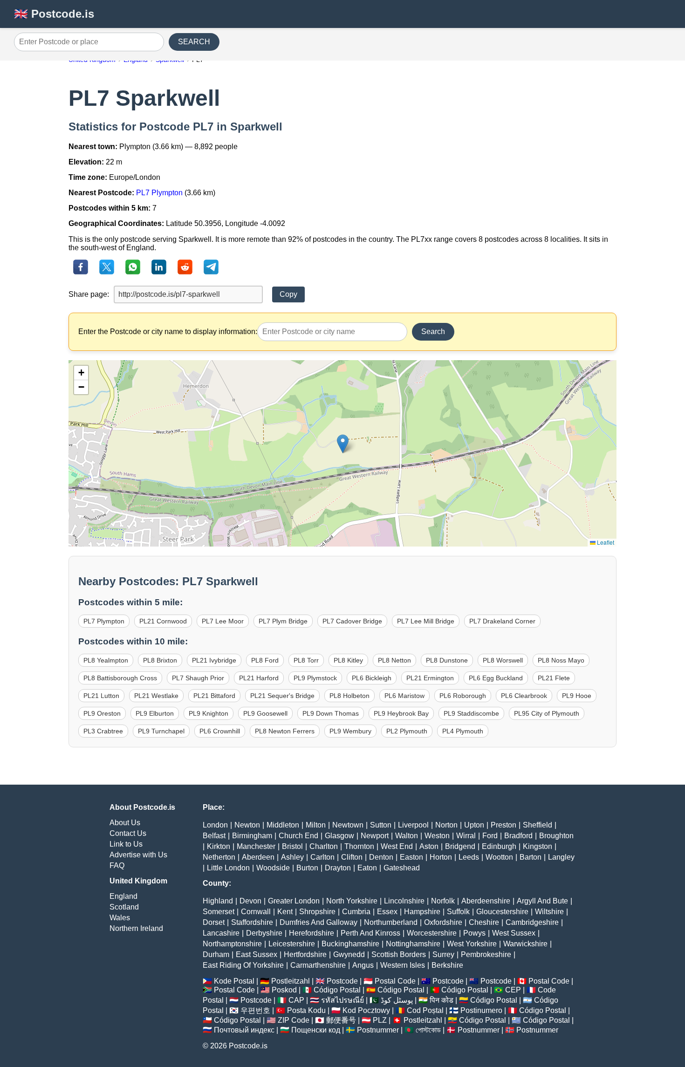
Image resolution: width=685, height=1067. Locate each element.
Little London (228, 868)
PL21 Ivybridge (214, 660)
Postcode (342, 981)
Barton (530, 857)
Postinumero (481, 1010)
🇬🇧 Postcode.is (54, 13)
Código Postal (337, 990)
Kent (285, 912)
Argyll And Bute (542, 901)
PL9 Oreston (102, 713)
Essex (387, 912)
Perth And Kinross (370, 933)
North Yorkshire (351, 901)
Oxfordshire (443, 922)
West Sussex (513, 933)
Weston (437, 836)
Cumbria (356, 912)
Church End (298, 836)
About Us (125, 823)
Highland (218, 901)
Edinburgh (499, 846)
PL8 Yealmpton (105, 660)
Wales (120, 918)
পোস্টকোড (428, 1030)
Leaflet (605, 542)
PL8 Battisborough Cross (120, 678)
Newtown (347, 825)
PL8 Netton (394, 660)
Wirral (466, 836)
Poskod (284, 990)
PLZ (380, 1020)
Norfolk (443, 901)
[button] (343, 443)
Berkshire (447, 965)
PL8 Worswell (503, 660)
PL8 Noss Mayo (561, 660)
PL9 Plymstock (315, 678)
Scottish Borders (398, 954)
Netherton (219, 857)
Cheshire (484, 922)
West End (397, 846)
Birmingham (252, 836)
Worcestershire (432, 933)
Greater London (294, 901)
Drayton (338, 868)
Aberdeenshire (485, 901)
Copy (288, 294)
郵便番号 (341, 1020)
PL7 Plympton (159, 193)
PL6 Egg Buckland (496, 678)
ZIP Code (293, 1020)
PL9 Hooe (576, 695)
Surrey (443, 954)
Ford (490, 836)
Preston (503, 825)
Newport (375, 836)
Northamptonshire (232, 944)
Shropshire (317, 912)
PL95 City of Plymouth (546, 713)
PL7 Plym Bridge (283, 621)
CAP (296, 1000)
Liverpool (413, 825)
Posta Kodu (306, 1010)
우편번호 (255, 1010)
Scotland (124, 907)
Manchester (256, 846)
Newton (247, 825)
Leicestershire (291, 944)
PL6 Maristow (404, 695)
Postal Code (395, 981)
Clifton (352, 857)
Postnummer (378, 1030)
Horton (441, 857)
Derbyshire (264, 933)
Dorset (214, 922)
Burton (307, 868)
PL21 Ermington (430, 678)
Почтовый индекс (244, 1030)
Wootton (499, 857)
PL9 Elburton (155, 713)
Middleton (283, 825)
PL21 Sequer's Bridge (282, 695)
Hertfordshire (305, 954)
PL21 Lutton (101, 695)
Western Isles (402, 965)
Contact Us (128, 833)
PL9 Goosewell (265, 713)
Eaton (367, 868)
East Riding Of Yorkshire (243, 965)
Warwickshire (525, 944)
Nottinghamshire (413, 944)
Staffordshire (252, 922)
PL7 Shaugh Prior (198, 678)
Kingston (537, 846)
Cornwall (256, 912)
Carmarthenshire (318, 965)
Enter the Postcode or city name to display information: (167, 331)
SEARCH (194, 42)
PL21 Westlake (156, 695)
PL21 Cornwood (163, 621)
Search (433, 331)
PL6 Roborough (462, 695)
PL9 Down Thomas (330, 713)
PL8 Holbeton (349, 695)
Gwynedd (349, 954)
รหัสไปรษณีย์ (342, 1000)
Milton (316, 825)
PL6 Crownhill (219, 731)
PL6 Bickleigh (371, 678)
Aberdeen (258, 857)
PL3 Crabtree (103, 731)
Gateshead (402, 868)
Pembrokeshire (486, 954)
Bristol (292, 846)
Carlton (322, 857)
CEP (513, 990)
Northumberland (391, 922)
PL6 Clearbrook (524, 695)
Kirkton (218, 846)
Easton (411, 857)
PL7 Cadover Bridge (352, 621)
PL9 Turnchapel (161, 731)
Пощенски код (315, 1030)
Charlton (323, 846)
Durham (216, 954)
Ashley (292, 857)
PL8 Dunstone (447, 660)
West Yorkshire (472, 944)
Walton (406, 836)
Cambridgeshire (532, 922)
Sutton (380, 825)
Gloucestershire (502, 912)
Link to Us (126, 844)
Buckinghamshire (350, 944)
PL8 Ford (265, 660)
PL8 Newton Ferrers (285, 731)
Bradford (518, 836)
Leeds (469, 857)
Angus (363, 965)
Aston (428, 846)
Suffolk (458, 912)
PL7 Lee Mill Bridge (425, 621)
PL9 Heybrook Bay (401, 713)
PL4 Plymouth (462, 731)
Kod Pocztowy (366, 1010)
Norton (446, 825)
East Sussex (256, 954)
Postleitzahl (290, 981)
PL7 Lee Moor (223, 621)
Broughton (556, 836)
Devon (250, 901)
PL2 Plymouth (406, 731)
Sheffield (537, 825)
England (123, 896)
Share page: (88, 294)
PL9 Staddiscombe (471, 713)
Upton (474, 825)
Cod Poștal (425, 1010)
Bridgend (460, 846)
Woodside (273, 868)
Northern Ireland (136, 928)
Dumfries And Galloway (318, 922)
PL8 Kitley (348, 660)
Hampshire (422, 912)
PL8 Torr (306, 660)
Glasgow (339, 836)
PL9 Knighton (208, 713)
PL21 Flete (554, 678)
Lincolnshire (404, 901)
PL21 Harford (259, 678)
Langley (561, 857)
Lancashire (221, 933)
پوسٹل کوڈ (397, 1000)
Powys (474, 933)
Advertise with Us (138, 855)
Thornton (359, 846)
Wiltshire (549, 912)
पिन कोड (441, 1000)
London (215, 825)
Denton (381, 857)
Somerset (218, 912)
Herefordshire (311, 933)
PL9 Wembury (350, 731)
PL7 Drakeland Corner (502, 621)
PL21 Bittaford (214, 695)
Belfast (214, 836)
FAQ (117, 865)
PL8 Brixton (160, 660)
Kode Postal (234, 981)
